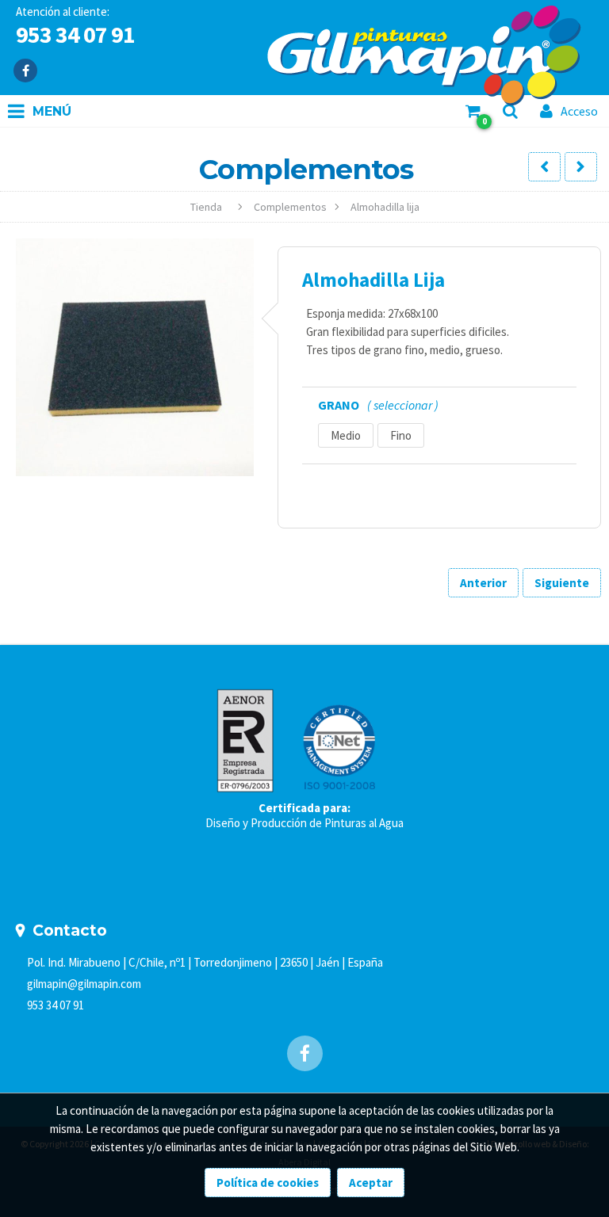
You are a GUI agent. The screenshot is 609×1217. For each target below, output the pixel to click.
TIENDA (206, 207)
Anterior (483, 582)
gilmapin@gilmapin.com (84, 983)
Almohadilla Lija (384, 207)
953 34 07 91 (55, 1005)
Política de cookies (267, 1182)
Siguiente (561, 582)
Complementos (290, 207)
